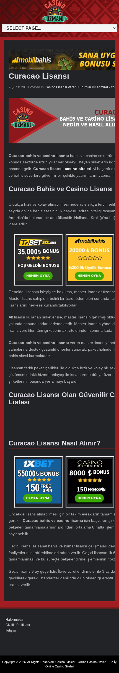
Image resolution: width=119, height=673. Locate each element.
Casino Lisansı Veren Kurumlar (68, 87)
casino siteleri (78, 168)
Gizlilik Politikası (18, 625)
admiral (102, 87)
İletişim (11, 630)
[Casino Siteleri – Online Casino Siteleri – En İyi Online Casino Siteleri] (13, 21)
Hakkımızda (14, 620)
